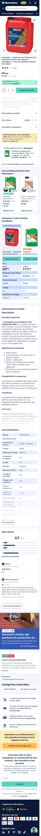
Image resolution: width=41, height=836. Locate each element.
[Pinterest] (14, 832)
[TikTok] (24, 832)
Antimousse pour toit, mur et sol (13, 679)
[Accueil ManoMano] (10, 2)
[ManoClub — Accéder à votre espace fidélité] (23, 2)
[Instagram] (19, 832)
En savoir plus (23, 796)
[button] (20, 152)
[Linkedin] (3, 832)
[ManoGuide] (34, 830)
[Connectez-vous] (30, 2)
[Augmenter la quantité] (12, 90)
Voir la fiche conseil (27, 646)
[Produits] (3, 8)
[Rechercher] (7, 8)
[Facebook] (8, 832)
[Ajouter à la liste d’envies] (35, 51)
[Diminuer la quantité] (4, 90)
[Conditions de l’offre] (36, 82)
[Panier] (35, 2)
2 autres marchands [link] (27, 164)
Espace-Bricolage (14, 164)
